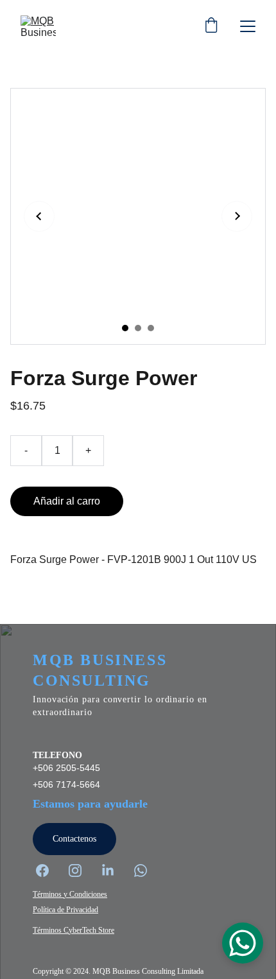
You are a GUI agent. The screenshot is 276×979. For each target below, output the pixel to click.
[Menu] (247, 26)
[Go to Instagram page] (81, 870)
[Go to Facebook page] (49, 870)
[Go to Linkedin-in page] (114, 870)
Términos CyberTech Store (73, 930)
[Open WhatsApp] (242, 943)
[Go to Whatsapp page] (140, 870)
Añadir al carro (66, 501)
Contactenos (74, 839)
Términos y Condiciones (70, 894)
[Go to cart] (211, 26)
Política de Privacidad (65, 909)
